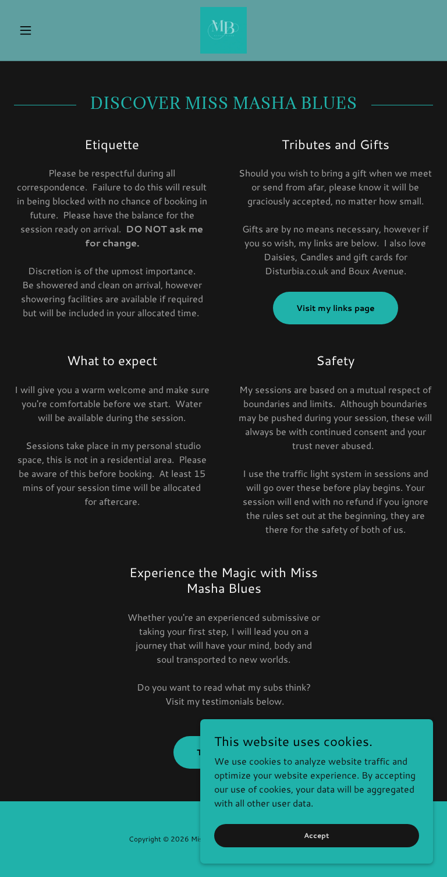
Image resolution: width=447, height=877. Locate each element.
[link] (223, 30)
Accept (316, 835)
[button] (45, 30)
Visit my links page (335, 308)
